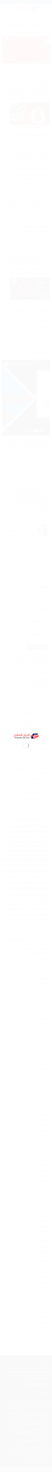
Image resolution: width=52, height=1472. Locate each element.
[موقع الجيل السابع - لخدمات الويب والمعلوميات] (26, 736)
